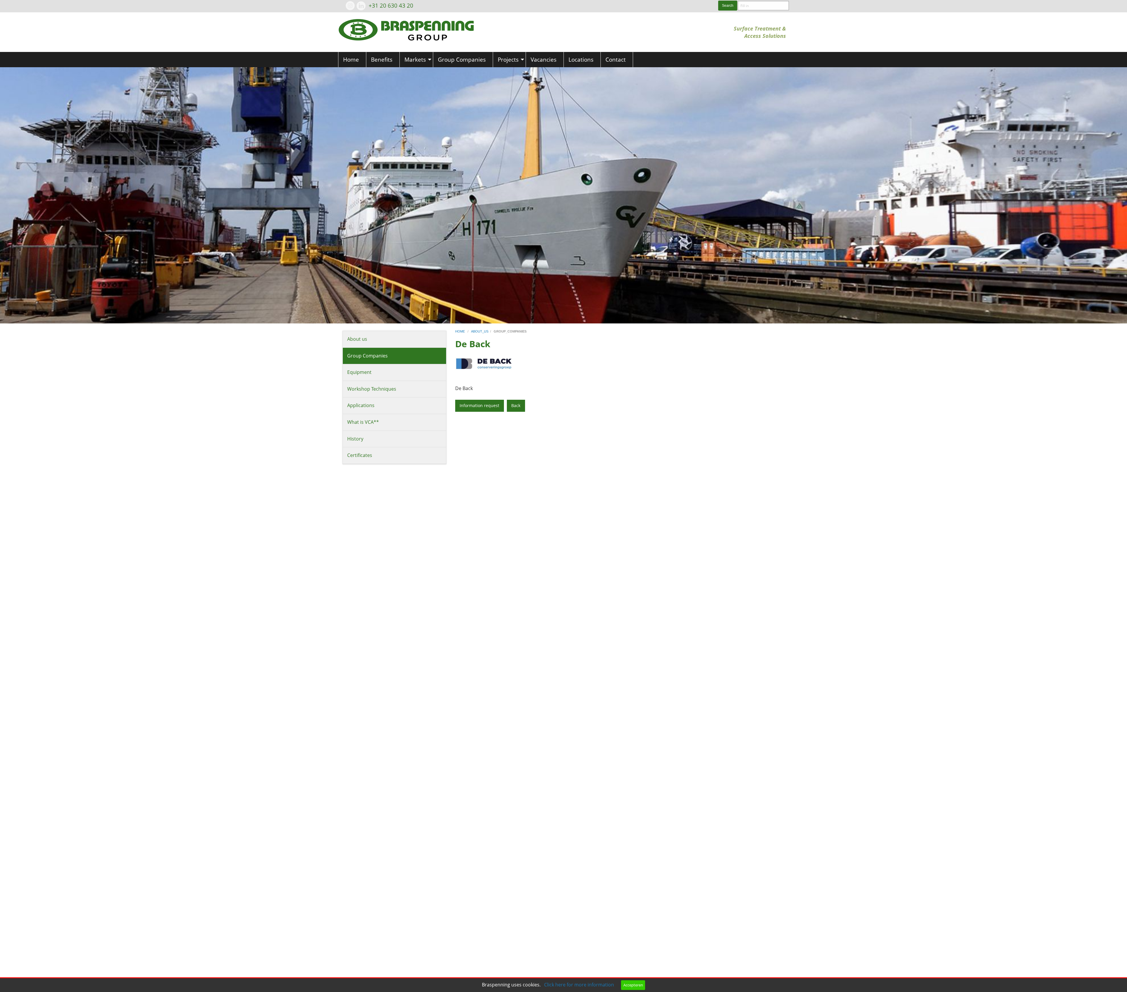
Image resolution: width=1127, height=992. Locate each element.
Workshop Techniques (371, 389)
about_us (479, 331)
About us (357, 339)
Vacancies (543, 59)
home (460, 331)
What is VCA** (363, 422)
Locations (580, 59)
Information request (479, 405)
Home (351, 59)
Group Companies (462, 59)
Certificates (359, 455)
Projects (508, 59)
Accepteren (633, 985)
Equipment (359, 372)
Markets (415, 59)
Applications (360, 405)
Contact (615, 59)
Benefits (381, 59)
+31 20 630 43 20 (391, 5)
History (355, 439)
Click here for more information (579, 984)
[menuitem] (352, 59)
